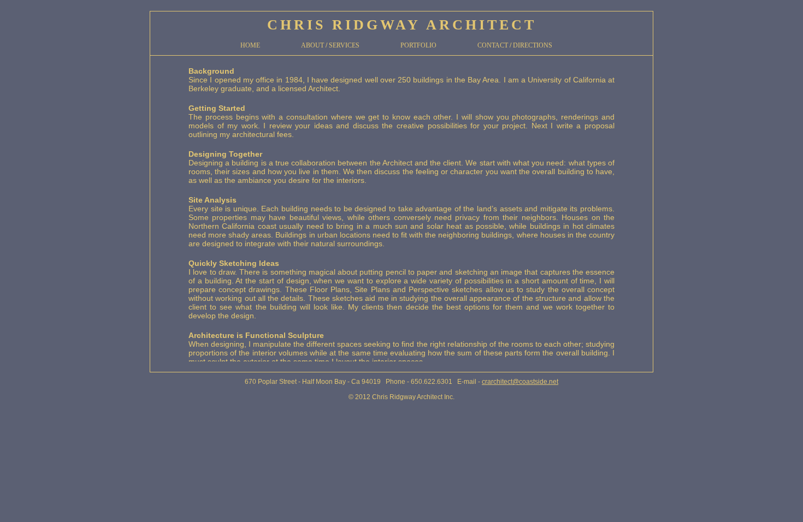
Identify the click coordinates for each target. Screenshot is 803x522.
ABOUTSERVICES (330, 45)
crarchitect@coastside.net (520, 381)
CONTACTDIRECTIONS (514, 45)
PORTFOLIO (418, 45)
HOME (250, 45)
